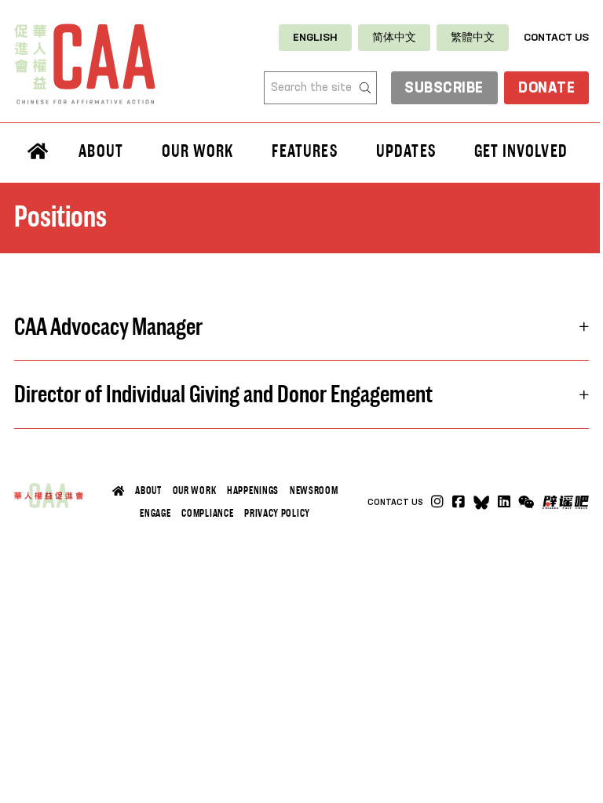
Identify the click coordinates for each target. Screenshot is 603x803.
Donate (546, 89)
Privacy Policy (277, 513)
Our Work (195, 490)
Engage (155, 513)
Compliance (207, 513)
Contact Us (556, 37)
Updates (406, 151)
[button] (301, 326)
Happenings (253, 490)
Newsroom (314, 490)
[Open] (526, 503)
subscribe (444, 89)
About (148, 490)
